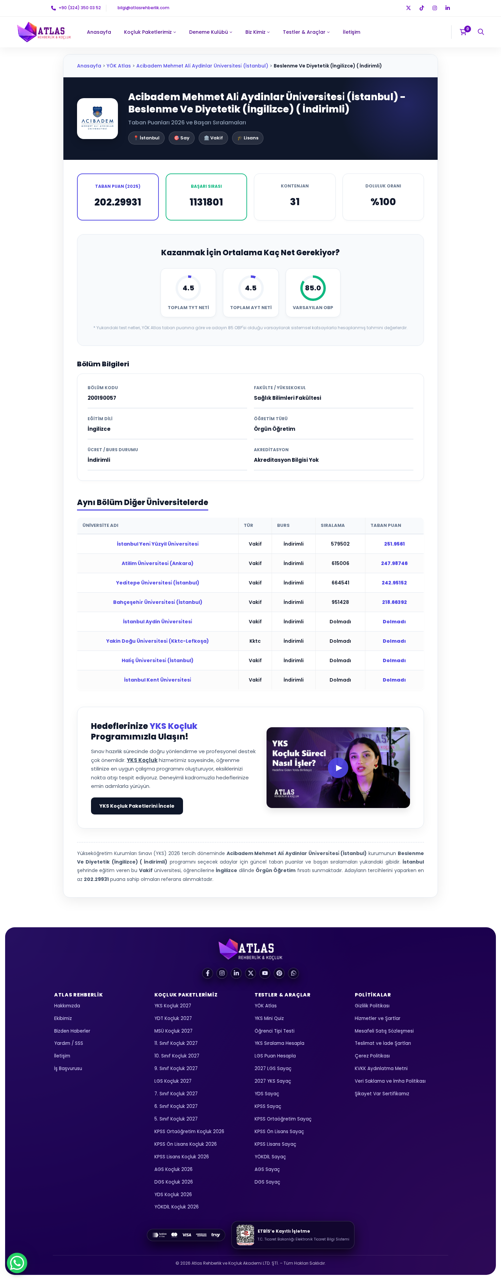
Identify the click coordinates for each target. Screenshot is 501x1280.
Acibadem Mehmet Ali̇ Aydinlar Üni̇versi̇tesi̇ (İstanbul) (202, 65)
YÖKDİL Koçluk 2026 (176, 1207)
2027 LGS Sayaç (273, 1068)
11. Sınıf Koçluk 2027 (176, 1043)
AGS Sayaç (267, 1169)
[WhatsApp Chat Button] (17, 1263)
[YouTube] (264, 973)
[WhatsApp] (293, 973)
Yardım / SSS (68, 1043)
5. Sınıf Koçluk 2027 (176, 1119)
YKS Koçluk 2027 (172, 1006)
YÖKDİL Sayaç (270, 1157)
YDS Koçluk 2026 (173, 1194)
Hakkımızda (67, 1006)
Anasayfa (89, 65)
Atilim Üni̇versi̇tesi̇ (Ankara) (158, 563)
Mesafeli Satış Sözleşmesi (384, 1031)
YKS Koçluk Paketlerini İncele (137, 806)
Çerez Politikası (372, 1056)
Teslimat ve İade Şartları (383, 1043)
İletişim (62, 1056)
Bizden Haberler (72, 1031)
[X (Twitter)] (250, 973)
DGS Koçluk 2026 (173, 1182)
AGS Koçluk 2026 (173, 1169)
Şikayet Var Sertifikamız (382, 1094)
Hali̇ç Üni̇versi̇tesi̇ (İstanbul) (158, 660)
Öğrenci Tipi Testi (274, 1031)
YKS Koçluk (173, 726)
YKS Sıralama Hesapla (279, 1043)
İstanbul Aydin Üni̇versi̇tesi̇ (157, 621)
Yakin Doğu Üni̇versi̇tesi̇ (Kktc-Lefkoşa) (157, 641)
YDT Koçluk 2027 (173, 1018)
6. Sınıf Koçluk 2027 (176, 1106)
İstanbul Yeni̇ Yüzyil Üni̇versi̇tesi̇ (158, 543)
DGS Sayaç (267, 1182)
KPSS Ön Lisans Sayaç (279, 1131)
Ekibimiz (63, 1018)
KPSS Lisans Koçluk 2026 (181, 1157)
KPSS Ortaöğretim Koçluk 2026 (189, 1131)
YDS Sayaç (267, 1094)
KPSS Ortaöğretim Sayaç (283, 1119)
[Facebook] (207, 973)
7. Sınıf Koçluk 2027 (176, 1094)
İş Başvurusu (68, 1068)
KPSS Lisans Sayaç (275, 1144)
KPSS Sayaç (268, 1106)
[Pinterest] (279, 973)
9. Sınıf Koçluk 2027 (176, 1068)
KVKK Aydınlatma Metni (381, 1068)
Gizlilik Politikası (372, 1006)
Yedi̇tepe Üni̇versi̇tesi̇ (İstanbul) (157, 582)
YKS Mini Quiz (269, 1018)
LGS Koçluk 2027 (173, 1081)
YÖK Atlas (119, 65)
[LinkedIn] (236, 973)
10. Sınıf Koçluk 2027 (176, 1056)
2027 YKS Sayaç (273, 1081)
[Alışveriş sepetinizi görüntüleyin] (465, 32)
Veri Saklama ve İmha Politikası (390, 1081)
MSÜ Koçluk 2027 (173, 1031)
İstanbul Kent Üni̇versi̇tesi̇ (157, 679)
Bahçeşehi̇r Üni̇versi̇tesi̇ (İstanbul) (157, 602)
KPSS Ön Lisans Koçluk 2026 (185, 1144)
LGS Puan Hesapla (275, 1056)
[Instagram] (221, 973)
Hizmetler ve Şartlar (377, 1018)
